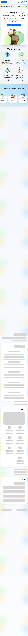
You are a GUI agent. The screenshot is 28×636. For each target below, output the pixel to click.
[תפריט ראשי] (26, 1)
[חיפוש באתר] (8, 1)
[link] (22, 98)
